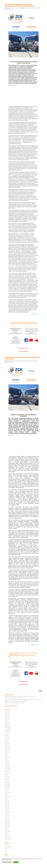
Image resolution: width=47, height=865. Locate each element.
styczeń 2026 (7, 722)
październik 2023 (8, 766)
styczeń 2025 (7, 742)
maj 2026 (6, 716)
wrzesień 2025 (7, 729)
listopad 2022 (7, 784)
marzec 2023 (7, 777)
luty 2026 (6, 720)
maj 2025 (6, 735)
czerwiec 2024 (7, 753)
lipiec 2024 (6, 751)
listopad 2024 (7, 745)
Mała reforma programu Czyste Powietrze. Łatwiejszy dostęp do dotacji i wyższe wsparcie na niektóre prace (23, 699)
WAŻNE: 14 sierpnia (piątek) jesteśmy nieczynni (13, 697)
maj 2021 (6, 813)
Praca (6, 849)
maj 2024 (6, 755)
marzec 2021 (7, 816)
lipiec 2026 (6, 712)
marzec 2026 (7, 719)
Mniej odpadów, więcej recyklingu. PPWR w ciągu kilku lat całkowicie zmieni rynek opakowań (20, 696)
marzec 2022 (7, 797)
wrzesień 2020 (7, 826)
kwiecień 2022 (7, 795)
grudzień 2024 (7, 743)
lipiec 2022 (6, 790)
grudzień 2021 (7, 802)
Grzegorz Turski (15, 7)
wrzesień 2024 (7, 748)
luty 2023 (6, 779)
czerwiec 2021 (7, 812)
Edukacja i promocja (9, 9)
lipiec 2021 (6, 810)
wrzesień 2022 (7, 787)
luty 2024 (6, 759)
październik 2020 (8, 825)
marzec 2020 (7, 834)
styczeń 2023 (7, 781)
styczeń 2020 (7, 836)
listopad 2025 (7, 725)
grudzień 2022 (7, 782)
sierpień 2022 (7, 789)
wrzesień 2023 (7, 768)
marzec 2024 (7, 758)
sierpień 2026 (7, 711)
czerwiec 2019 (7, 838)
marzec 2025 (7, 738)
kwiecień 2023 (7, 776)
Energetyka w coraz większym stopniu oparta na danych (14, 702)
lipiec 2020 (6, 829)
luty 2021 (6, 818)
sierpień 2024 (7, 750)
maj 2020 (6, 833)
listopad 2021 (7, 803)
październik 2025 (8, 727)
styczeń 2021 (7, 820)
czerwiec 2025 (7, 734)
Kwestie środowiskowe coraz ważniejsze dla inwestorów (22, 358)
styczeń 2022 (7, 800)
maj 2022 (6, 794)
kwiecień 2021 (7, 815)
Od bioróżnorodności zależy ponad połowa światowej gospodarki (16, 701)
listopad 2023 (7, 764)
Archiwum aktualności (35, 7)
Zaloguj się (6, 855)
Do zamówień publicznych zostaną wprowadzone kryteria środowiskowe (19, 5)
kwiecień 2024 (7, 756)
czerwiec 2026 (7, 714)
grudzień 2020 (7, 821)
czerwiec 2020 (7, 831)
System (30, 51)
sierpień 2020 (7, 828)
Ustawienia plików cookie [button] (7, 862)
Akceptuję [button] (16, 862)
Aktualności (27, 7)
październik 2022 (8, 786)
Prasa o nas (7, 851)
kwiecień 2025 (7, 737)
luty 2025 (6, 740)
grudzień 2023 (7, 763)
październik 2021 (8, 805)
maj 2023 (6, 774)
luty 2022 (6, 799)
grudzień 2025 (7, 724)
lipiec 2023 (6, 771)
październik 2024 (8, 746)
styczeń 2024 (7, 761)
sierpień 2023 (7, 769)
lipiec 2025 (6, 732)
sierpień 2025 (7, 730)
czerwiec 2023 (7, 772)
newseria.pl (36, 314)
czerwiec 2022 (7, 792)
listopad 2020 (7, 823)
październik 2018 (8, 839)
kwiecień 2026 (7, 717)
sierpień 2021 (7, 808)
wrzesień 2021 (7, 807)
